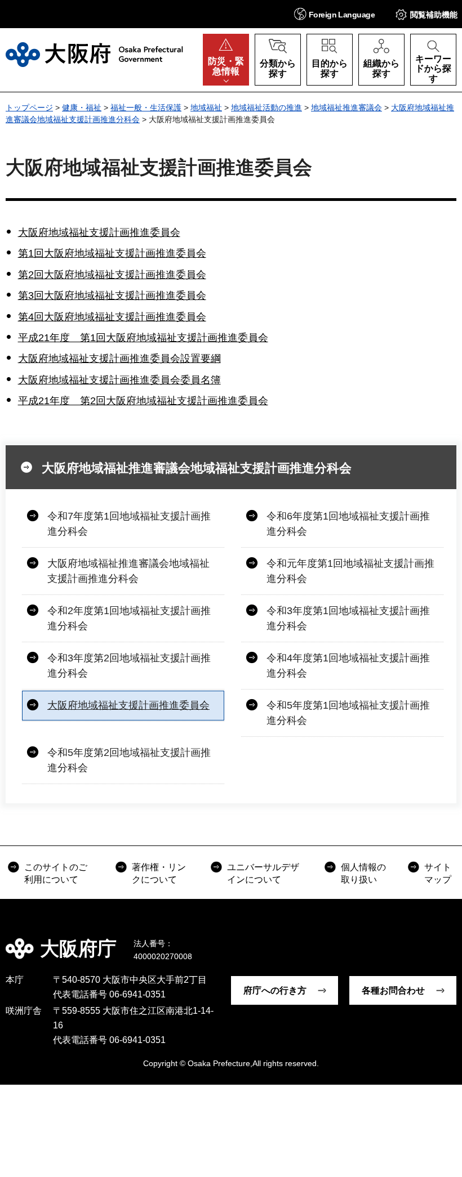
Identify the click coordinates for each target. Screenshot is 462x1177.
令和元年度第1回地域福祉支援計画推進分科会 (350, 571)
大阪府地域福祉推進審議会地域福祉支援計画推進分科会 (197, 468)
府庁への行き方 (274, 990)
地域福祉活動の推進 (266, 107)
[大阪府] (94, 54)
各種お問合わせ (393, 990)
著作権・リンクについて (159, 873)
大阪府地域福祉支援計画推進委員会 (99, 232)
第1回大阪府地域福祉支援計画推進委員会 (112, 253)
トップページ (29, 107)
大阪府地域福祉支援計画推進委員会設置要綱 (119, 358)
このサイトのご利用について (55, 873)
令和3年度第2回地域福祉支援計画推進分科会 (129, 665)
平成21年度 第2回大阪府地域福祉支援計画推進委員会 (143, 400)
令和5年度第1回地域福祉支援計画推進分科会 (348, 713)
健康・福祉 (81, 107)
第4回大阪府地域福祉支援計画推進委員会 (112, 317)
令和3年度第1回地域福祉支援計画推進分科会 (348, 618)
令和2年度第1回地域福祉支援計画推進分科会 (129, 618)
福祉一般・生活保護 (145, 107)
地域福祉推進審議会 (346, 107)
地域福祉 (206, 107)
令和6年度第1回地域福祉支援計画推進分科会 (348, 524)
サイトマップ (437, 873)
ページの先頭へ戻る (445, 940)
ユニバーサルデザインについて (263, 873)
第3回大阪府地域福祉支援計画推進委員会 (112, 295)
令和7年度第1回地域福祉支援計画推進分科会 (129, 524)
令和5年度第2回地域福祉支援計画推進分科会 (129, 760)
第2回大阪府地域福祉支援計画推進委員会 (112, 274)
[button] (334, 14)
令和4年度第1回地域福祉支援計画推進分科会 (348, 665)
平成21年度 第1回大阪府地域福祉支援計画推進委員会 (143, 337)
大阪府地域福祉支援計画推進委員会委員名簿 (119, 380)
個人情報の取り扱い (363, 873)
